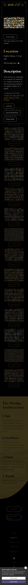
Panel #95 (10, 119)
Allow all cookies (13, 581)
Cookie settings (13, 578)
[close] (25, 567)
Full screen (10, 37)
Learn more (11, 574)
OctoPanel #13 (12, 113)
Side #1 (9, 106)
